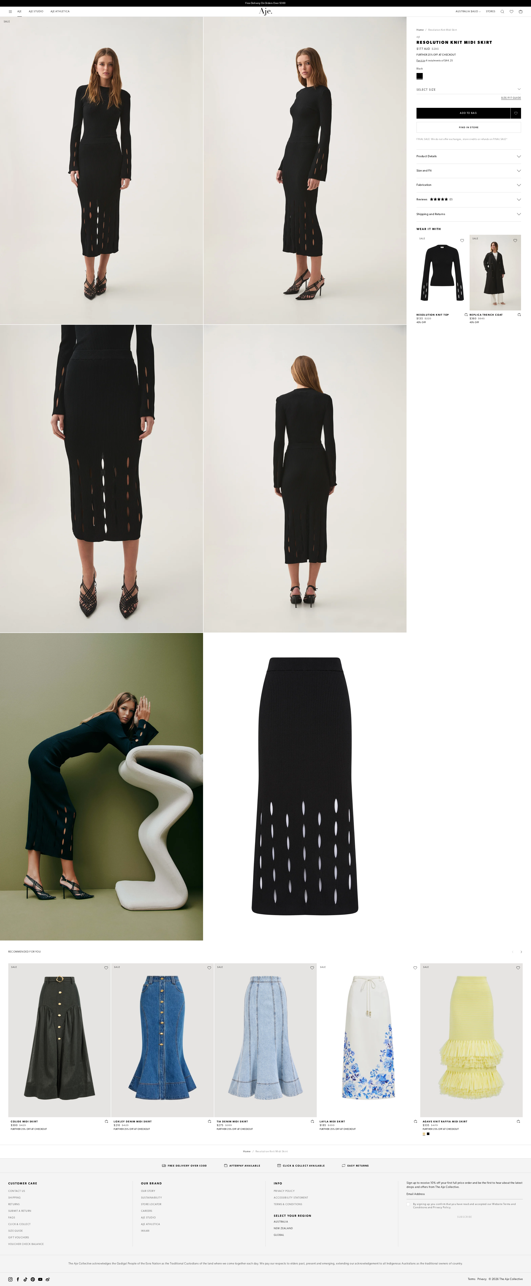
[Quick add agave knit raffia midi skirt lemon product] (518, 1121)
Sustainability (151, 1198)
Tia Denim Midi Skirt (232, 1121)
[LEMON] (424, 1134)
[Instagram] (10, 1279)
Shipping (14, 1198)
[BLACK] (428, 1134)
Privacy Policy (284, 1191)
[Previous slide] (513, 952)
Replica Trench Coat (486, 314)
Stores (490, 11)
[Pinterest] (33, 1279)
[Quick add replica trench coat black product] (519, 314)
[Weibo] (48, 1279)
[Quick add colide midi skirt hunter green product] (106, 1121)
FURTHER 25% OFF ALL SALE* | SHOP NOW (265, 3)
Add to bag (468, 113)
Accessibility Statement (291, 1198)
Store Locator (151, 1204)
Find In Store (469, 127)
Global (279, 1235)
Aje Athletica (150, 1224)
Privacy (482, 1279)
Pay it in (421, 61)
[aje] (265, 11)
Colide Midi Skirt (24, 1121)
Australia (281, 1222)
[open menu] (10, 12)
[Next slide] (521, 952)
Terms (472, 1279)
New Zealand (283, 1228)
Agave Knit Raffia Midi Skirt (445, 1121)
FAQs (11, 1218)
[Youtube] (40, 1279)
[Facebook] (18, 1279)
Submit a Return (19, 1211)
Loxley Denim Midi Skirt (133, 1121)
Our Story (148, 1191)
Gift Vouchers (18, 1237)
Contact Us (16, 1191)
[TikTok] (25, 1279)
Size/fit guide (511, 98)
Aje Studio (148, 1218)
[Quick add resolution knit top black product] (466, 314)
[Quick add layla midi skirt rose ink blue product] (415, 1121)
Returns (14, 1204)
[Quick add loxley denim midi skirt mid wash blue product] (209, 1121)
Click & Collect (19, 1224)
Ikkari (145, 1231)
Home (420, 30)
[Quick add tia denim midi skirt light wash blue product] (312, 1121)
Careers (146, 1211)
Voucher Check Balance (26, 1244)
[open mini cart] (521, 12)
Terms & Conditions (288, 1204)
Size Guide (15, 1231)
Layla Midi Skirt (332, 1121)
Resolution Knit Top (433, 314)
